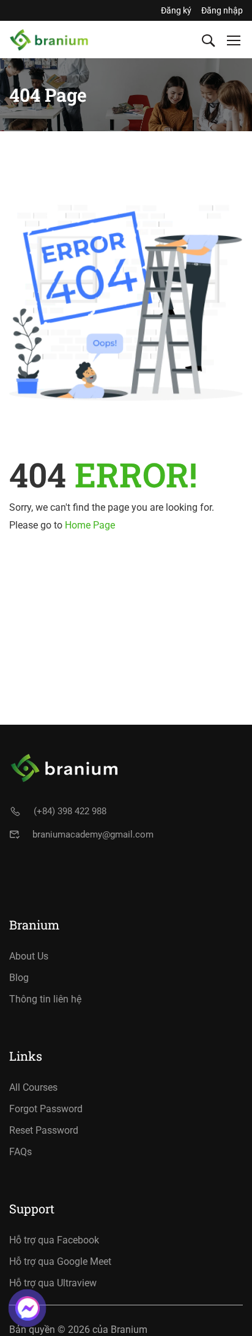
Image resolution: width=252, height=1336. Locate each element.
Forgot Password (46, 1109)
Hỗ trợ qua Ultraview (53, 1283)
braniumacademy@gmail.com (93, 834)
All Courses (33, 1087)
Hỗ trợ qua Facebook (54, 1240)
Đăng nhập (222, 10)
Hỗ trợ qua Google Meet (60, 1261)
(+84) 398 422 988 (70, 811)
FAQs (20, 1152)
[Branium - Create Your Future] (49, 39)
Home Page (90, 525)
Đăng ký (176, 10)
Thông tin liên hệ (45, 999)
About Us (28, 956)
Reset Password (43, 1130)
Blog (19, 977)
